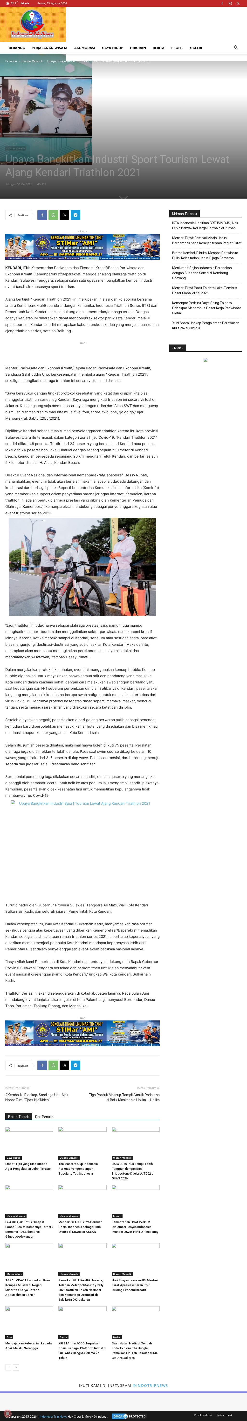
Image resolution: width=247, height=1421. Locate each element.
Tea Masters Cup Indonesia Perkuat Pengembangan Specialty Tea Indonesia (78, 1168)
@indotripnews (150, 1385)
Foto (9, 1337)
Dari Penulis (44, 1117)
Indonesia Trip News (53, 1416)
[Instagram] (230, 3)
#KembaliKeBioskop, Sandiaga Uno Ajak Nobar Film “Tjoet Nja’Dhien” (36, 1097)
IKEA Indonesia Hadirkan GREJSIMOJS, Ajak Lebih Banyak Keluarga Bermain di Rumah (205, 225)
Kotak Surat (224, 1415)
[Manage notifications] (7, 1413)
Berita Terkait (18, 1117)
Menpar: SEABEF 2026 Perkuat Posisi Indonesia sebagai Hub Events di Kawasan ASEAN (80, 1227)
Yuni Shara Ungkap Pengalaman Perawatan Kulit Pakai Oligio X (205, 325)
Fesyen (117, 1216)
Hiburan (138, 47)
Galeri (196, 47)
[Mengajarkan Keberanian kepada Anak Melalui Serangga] (29, 1322)
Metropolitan (14, 1274)
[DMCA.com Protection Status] (128, 1416)
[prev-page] (8, 1367)
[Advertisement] (82, 352)
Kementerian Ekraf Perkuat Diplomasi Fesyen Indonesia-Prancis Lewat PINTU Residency (135, 1227)
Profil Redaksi (203, 1415)
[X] (238, 3)
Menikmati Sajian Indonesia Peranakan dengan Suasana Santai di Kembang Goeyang (202, 273)
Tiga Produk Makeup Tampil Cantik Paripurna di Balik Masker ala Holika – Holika (124, 1097)
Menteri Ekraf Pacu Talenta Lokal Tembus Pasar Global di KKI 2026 (204, 290)
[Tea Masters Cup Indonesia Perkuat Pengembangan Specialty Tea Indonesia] (82, 1143)
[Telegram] (75, 215)
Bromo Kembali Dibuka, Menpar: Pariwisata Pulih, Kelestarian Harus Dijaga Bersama (205, 255)
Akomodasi (84, 47)
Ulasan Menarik (32, 61)
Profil (177, 47)
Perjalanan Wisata (50, 47)
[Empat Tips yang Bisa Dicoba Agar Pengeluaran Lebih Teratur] (29, 1143)
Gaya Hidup (112, 47)
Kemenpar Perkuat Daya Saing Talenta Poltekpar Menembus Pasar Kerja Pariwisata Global (206, 308)
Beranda (17, 47)
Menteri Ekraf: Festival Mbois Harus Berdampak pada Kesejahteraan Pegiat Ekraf (207, 240)
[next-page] (16, 1367)
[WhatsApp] (53, 215)
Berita (159, 47)
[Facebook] (222, 3)
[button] (236, 48)
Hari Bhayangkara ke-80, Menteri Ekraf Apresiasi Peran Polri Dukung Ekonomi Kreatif (135, 1285)
